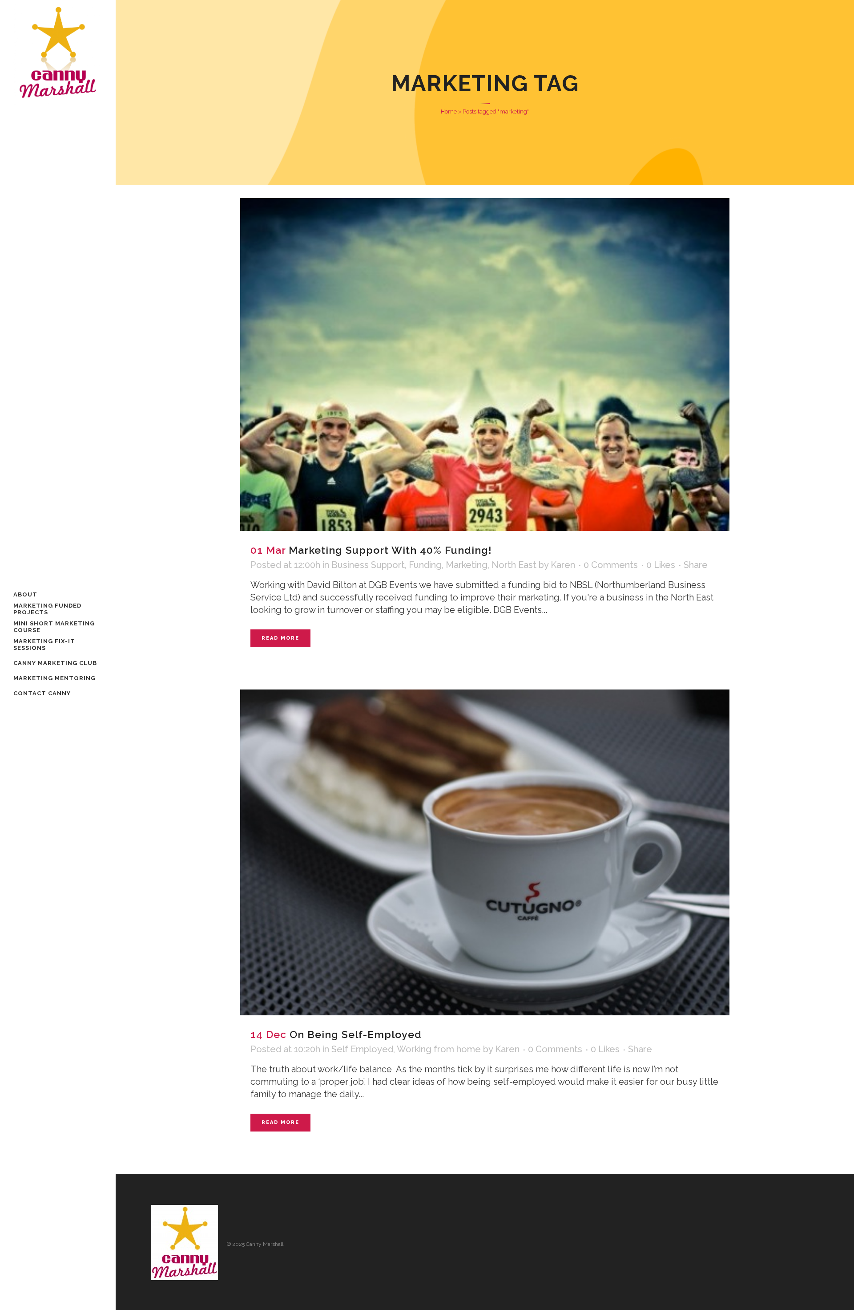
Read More (280, 638)
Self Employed (362, 1049)
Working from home (439, 1049)
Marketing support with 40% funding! (390, 550)
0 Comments (611, 565)
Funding (425, 565)
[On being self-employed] (484, 852)
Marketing (466, 565)
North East (513, 565)
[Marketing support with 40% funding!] (484, 364)
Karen (563, 565)
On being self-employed (356, 1034)
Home (449, 111)
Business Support (368, 565)
